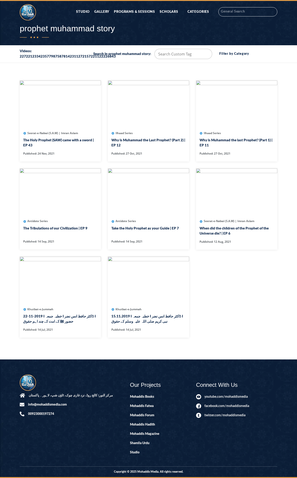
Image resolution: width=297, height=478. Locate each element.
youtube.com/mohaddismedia (226, 396)
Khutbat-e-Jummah (40, 309)
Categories (198, 11)
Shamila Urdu (139, 443)
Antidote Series (37, 221)
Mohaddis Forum (142, 415)
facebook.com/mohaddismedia (226, 406)
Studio (83, 11)
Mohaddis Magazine (144, 434)
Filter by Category (234, 53)
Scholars (169, 11)
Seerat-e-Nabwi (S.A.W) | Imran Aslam (52, 133)
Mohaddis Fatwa (142, 406)
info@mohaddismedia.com (47, 404)
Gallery (101, 11)
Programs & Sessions (134, 11)
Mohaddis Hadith (142, 424)
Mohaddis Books (142, 396)
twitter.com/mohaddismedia (224, 415)
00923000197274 (41, 414)
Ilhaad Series (124, 133)
